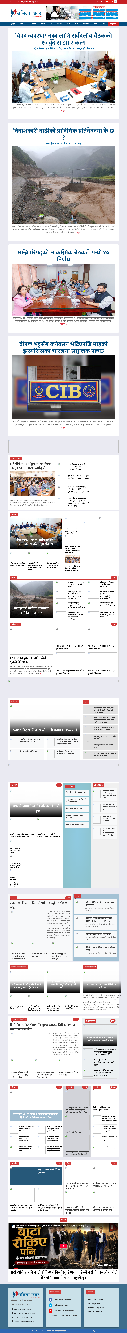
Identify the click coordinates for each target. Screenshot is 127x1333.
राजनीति (33, 23)
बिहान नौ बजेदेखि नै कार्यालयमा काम (77, 792)
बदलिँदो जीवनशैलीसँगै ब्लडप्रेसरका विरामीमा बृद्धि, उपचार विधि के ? (99, 919)
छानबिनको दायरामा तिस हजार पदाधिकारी (75, 816)
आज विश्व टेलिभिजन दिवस (74, 1132)
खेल (76, 23)
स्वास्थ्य (59, 23)
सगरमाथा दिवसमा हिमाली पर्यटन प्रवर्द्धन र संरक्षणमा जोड (40, 905)
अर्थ (51, 23)
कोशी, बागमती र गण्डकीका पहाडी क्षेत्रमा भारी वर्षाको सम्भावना (104, 728)
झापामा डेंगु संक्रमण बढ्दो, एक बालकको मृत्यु (68, 1073)
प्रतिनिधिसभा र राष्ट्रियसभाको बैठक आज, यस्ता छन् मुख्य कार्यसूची (30, 466)
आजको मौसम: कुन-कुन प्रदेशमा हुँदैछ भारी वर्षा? (105, 737)
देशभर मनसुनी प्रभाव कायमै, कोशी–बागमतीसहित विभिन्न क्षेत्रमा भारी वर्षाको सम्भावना (104, 710)
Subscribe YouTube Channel (64, 1310)
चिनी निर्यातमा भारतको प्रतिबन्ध (75, 824)
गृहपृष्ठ (13, 23)
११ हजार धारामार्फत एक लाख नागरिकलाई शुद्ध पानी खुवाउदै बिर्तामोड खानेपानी (44, 1075)
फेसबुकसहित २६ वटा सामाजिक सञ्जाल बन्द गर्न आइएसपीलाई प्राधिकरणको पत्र (77, 1153)
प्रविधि (96, 23)
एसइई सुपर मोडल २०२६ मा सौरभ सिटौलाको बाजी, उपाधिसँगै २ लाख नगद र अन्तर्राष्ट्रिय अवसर (67, 741)
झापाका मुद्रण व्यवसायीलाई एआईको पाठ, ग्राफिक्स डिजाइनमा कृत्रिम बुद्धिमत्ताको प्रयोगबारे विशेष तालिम (77, 1110)
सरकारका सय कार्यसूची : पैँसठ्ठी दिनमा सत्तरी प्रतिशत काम (77, 800)
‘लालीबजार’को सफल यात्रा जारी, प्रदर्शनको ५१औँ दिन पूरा (30, 740)
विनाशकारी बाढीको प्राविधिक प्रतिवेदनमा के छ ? (110, 807)
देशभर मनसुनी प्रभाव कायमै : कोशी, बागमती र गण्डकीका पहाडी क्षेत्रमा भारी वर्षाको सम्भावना (104, 720)
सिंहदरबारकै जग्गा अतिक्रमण (74, 808)
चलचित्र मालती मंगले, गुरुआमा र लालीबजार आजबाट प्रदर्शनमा (66, 752)
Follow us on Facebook (62, 1299)
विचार (43, 23)
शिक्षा (68, 23)
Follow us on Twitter (61, 1305)
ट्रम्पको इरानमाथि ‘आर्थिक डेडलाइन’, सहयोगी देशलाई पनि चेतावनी (77, 1210)
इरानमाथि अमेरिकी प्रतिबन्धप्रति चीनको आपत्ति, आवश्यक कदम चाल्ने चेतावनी (77, 1186)
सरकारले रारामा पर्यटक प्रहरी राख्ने (39, 955)
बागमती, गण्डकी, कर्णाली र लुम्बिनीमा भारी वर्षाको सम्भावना (105, 754)
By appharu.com (98, 1331)
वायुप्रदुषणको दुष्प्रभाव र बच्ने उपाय (98, 934)
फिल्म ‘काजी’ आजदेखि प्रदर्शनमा (29, 751)
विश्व (104, 23)
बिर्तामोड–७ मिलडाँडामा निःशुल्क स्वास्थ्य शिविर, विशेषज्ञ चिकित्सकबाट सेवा (43, 1027)
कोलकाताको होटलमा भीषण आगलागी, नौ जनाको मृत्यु (103, 1209)
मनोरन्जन (86, 23)
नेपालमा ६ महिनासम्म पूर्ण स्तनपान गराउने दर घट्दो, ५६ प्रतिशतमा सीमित (20, 1075)
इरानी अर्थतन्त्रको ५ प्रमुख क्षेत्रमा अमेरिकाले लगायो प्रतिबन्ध (104, 1185)
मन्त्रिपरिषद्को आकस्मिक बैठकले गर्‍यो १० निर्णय (110, 818)
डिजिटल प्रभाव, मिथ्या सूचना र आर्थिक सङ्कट (100, 949)
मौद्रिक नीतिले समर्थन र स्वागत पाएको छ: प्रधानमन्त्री (101, 904)
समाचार (22, 23)
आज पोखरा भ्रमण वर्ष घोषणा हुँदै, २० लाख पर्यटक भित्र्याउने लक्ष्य (18, 956)
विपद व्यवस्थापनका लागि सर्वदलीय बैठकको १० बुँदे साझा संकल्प (109, 794)
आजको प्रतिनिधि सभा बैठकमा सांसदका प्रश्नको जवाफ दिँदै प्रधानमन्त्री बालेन (109, 832)
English (113, 23)
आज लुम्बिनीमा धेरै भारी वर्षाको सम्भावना (103, 746)
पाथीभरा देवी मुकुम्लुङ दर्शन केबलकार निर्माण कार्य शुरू (59, 956)
